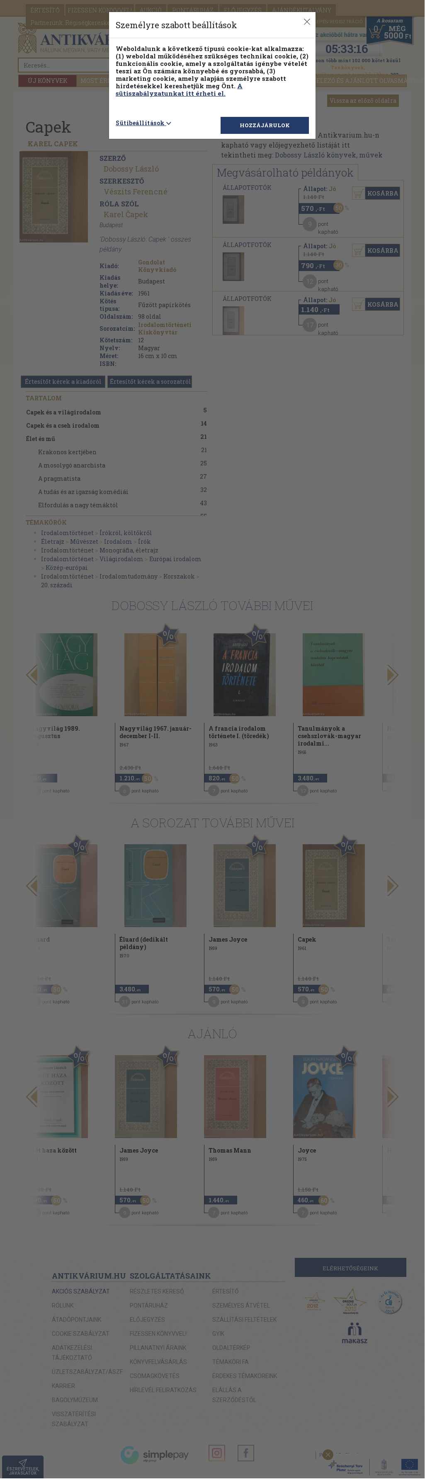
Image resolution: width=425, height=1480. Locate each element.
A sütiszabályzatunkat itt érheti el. (179, 89)
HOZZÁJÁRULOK (265, 125)
